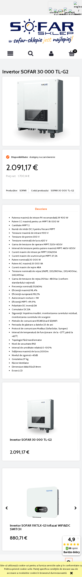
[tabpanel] (41, 294)
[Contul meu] (51, 53)
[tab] (41, 209)
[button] (10, 53)
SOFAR (23, 190)
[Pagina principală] (41, 31)
